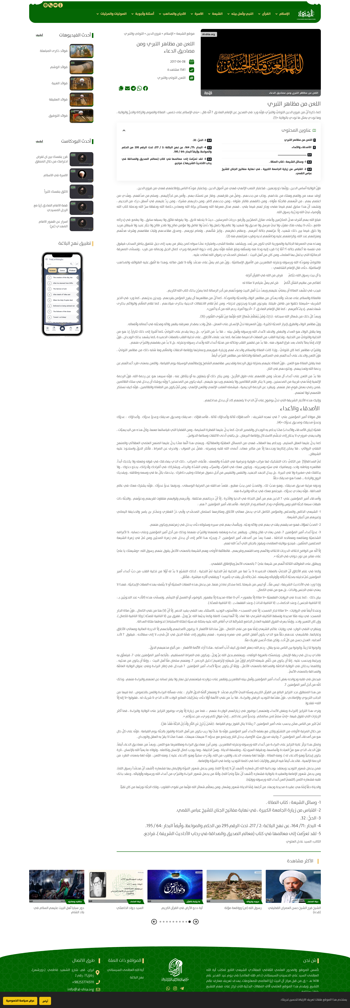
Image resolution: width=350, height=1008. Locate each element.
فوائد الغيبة (60, 83)
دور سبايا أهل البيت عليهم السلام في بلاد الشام (59, 910)
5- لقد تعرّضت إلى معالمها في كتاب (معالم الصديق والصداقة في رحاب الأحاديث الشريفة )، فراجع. (167, 161)
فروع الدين (154, 33)
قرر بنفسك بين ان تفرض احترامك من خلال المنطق (51, 159)
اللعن (182, 77)
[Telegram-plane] (182, 988)
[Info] (60, 5)
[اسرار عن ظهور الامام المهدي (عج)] (81, 224)
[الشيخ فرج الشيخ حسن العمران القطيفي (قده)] (293, 886)
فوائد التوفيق (58, 115)
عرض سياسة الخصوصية (20, 1000)
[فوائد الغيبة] (81, 83)
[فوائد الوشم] (81, 67)
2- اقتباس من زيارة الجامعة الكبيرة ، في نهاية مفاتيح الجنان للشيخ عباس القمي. (267, 171)
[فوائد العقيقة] (81, 100)
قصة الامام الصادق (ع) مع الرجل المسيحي (51, 208)
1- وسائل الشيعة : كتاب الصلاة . (287, 162)
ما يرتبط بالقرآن (193, 901)
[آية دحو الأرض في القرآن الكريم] (175, 886)
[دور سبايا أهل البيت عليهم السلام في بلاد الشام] (56, 886)
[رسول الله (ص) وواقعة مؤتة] (234, 886)
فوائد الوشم (59, 67)
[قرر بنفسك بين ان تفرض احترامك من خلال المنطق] (81, 159)
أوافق (45, 1001)
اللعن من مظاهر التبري (298, 140)
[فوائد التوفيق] (81, 116)
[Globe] (45, 5)
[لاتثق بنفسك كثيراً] (81, 192)
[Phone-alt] (50, 5)
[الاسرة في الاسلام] (81, 175)
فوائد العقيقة (58, 99)
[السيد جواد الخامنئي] (115, 886)
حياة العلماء (312, 901)
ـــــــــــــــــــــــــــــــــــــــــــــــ (292, 154)
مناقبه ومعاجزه (75, 901)
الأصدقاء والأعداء (302, 147)
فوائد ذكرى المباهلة (54, 50)
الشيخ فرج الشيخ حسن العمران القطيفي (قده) (294, 910)
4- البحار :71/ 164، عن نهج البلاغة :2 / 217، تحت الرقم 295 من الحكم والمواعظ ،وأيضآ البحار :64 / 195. (167, 149)
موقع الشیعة (185, 33)
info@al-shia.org (80, 989)
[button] (282, 14)
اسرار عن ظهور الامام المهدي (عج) (53, 224)
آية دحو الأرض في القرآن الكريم (182, 908)
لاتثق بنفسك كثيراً (56, 191)
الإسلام (168, 33)
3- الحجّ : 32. (199, 140)
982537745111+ (83, 982)
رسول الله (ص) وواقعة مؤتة (243, 908)
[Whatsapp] (168, 988)
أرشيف (39, 35)
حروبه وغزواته (252, 901)
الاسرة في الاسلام (56, 175)
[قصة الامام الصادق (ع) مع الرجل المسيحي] (81, 208)
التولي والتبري (134, 33)
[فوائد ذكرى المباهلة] (81, 51)
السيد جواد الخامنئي (129, 908)
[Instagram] (175, 988)
